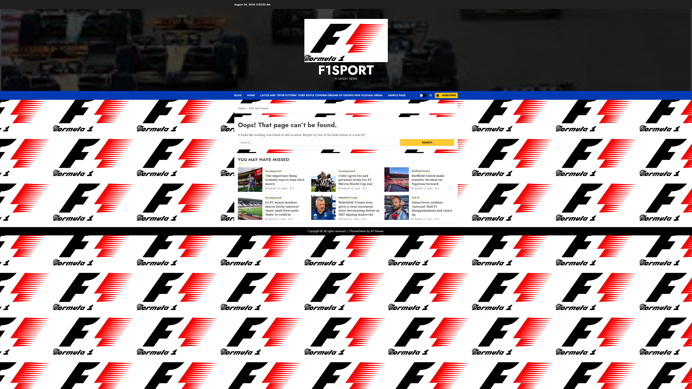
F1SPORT (346, 70)
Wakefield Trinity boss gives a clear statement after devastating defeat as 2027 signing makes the (358, 208)
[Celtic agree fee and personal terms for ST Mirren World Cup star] (323, 179)
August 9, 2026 (423, 188)
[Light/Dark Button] (423, 95)
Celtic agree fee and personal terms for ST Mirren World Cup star (355, 180)
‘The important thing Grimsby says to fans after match (285, 180)
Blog (238, 95)
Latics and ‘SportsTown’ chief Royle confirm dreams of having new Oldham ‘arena (321, 95)
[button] (431, 95)
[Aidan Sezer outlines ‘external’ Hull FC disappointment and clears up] (396, 207)
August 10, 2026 (350, 188)
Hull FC (416, 197)
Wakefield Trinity (347, 197)
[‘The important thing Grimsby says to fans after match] (250, 179)
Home (251, 95)
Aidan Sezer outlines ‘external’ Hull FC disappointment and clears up (432, 208)
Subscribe (449, 95)
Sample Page (397, 95)
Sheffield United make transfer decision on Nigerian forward (428, 180)
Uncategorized (273, 171)
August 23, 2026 (277, 188)
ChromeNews (357, 231)
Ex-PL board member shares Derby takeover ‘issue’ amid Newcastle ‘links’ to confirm (282, 208)
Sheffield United (421, 171)
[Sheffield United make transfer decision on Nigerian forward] (396, 179)
